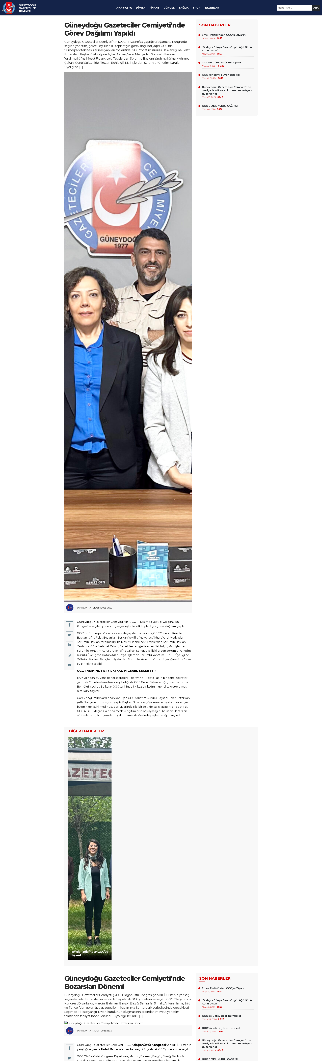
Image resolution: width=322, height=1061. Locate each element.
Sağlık (184, 7)
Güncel (169, 7)
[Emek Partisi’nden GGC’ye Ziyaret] (90, 847)
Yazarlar (211, 7)
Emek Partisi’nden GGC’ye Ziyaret (224, 36)
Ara (315, 7)
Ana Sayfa (124, 7)
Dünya (140, 7)
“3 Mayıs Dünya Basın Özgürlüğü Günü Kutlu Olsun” (227, 50)
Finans (154, 7)
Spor (196, 7)
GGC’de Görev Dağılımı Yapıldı (221, 64)
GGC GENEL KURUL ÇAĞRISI (220, 107)
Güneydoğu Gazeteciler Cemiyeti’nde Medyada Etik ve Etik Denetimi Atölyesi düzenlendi (227, 91)
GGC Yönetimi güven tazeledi (221, 76)
